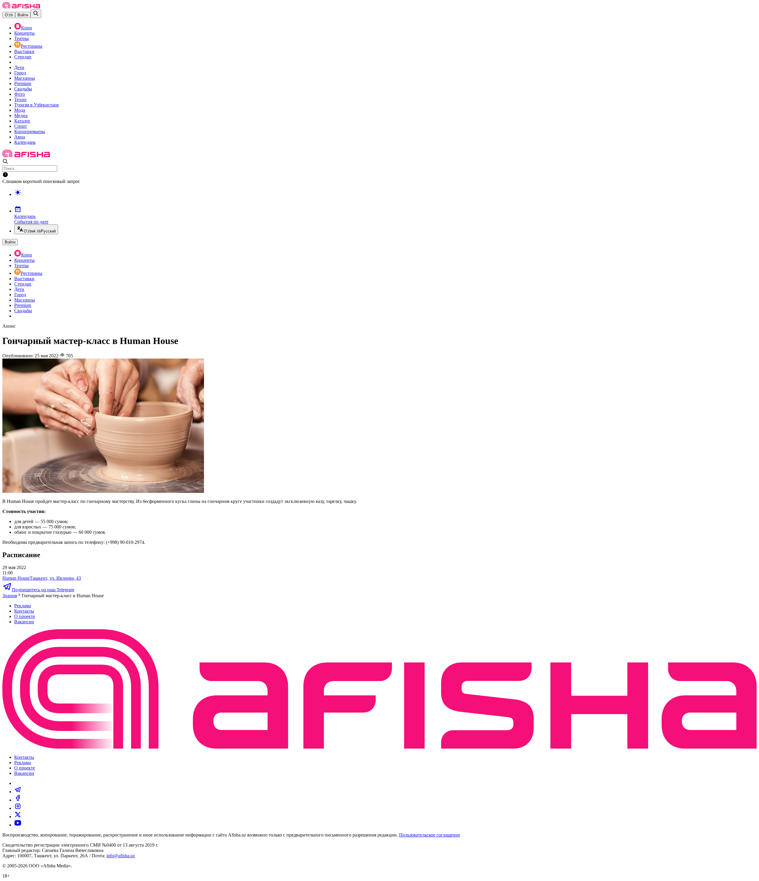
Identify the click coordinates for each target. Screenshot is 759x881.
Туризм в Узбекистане (36, 104)
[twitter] (17, 816)
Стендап (22, 56)
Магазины (24, 78)
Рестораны (31, 46)
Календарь (25, 142)
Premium (22, 83)
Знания (9, 595)
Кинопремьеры (29, 131)
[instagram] (17, 808)
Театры (21, 38)
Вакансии (24, 621)
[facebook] (17, 799)
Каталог (22, 120)
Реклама (22, 605)
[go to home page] (21, 6)
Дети (19, 67)
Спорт (20, 126)
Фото (19, 94)
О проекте (24, 616)
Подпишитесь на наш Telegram (43, 589)
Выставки (24, 51)
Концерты (24, 33)
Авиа (19, 136)
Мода (19, 110)
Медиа (21, 115)
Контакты (24, 611)
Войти (22, 15)
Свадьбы (23, 88)
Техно (20, 99)
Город (20, 72)
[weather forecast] (385, 198)
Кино (26, 27)
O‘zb (9, 15)
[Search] (36, 13)
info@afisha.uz (120, 855)
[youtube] (17, 824)
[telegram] (17, 791)
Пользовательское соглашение (429, 834)
